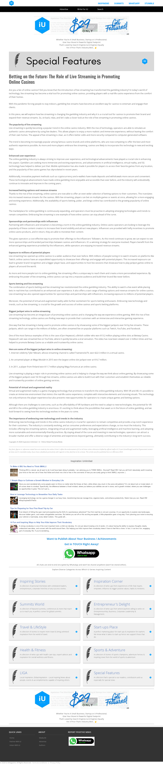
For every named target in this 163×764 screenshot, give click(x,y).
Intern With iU (15, 745)
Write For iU (82, 9)
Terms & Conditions (39, 762)
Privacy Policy (55, 762)
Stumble (149, 3)
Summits (119, 3)
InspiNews (103, 3)
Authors (42, 745)
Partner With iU (15, 741)
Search (100, 9)
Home (12, 738)
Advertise (64, 9)
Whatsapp (134, 3)
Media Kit (42, 738)
